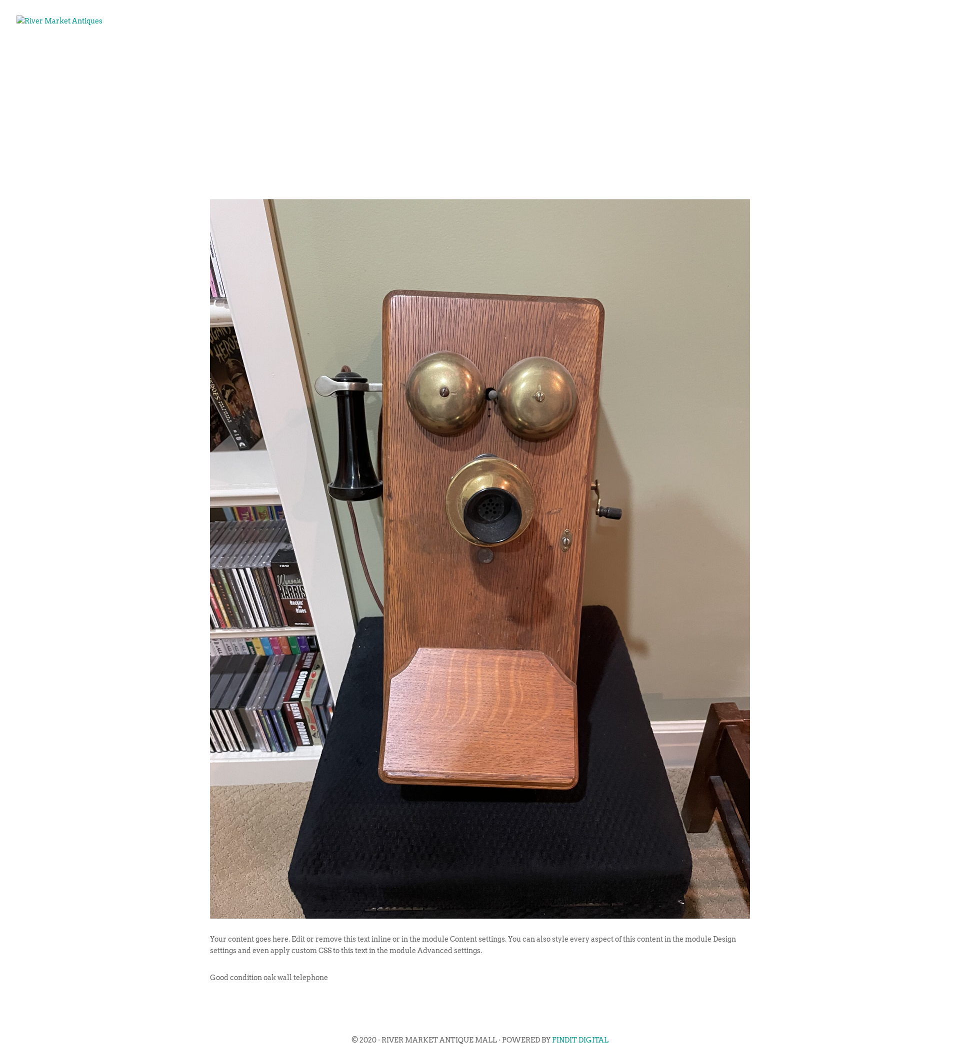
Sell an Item (730, 53)
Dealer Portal (897, 53)
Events (668, 53)
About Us (615, 53)
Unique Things (811, 53)
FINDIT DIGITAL (580, 1040)
